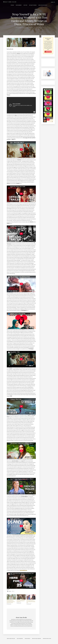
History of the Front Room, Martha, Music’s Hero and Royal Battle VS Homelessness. (21, 601)
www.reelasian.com (23, 570)
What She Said (10, 1)
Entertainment (19, 27)
